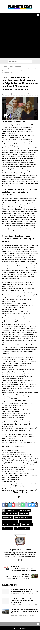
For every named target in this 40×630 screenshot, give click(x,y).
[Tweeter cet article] (6, 505)
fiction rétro (7, 517)
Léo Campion (13, 521)
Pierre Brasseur (25, 521)
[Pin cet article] (13, 505)
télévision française (21, 528)
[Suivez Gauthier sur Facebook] (21, 560)
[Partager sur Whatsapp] (23, 505)
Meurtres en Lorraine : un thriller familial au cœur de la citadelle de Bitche (24, 590)
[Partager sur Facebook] (3, 505)
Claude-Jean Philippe (10, 514)
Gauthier (15, 94)
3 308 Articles (27, 549)
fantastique (24, 514)
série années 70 (27, 524)
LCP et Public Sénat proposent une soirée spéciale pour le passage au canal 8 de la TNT (24, 611)
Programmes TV (15, 67)
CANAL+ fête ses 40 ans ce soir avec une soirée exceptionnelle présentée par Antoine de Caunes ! (24, 600)
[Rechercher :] (20, 61)
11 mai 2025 (7, 94)
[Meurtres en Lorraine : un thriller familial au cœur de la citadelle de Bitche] (5, 591)
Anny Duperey (11, 510)
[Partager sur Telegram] (29, 505)
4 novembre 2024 (16, 604)
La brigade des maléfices (23, 517)
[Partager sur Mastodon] (26, 505)
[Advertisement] (20, 38)
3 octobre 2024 (15, 593)
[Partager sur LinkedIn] (10, 505)
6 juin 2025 (14, 615)
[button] (37, 15)
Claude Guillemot (24, 510)
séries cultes (7, 528)
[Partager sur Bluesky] (33, 505)
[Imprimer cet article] (19, 505)
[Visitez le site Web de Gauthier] (19, 560)
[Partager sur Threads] (36, 505)
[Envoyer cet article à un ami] (16, 505)
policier (5, 524)
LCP (4, 521)
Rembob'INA (15, 524)
